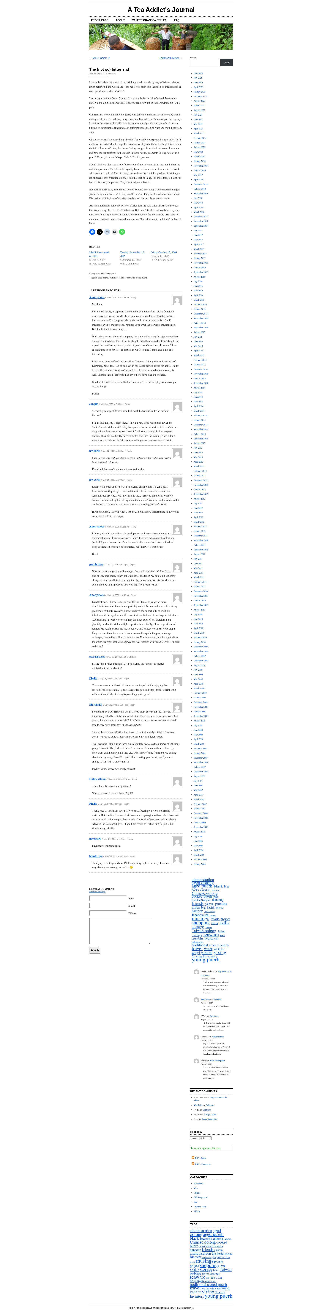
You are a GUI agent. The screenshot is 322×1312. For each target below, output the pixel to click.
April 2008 (198, 739)
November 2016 (201, 262)
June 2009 (198, 674)
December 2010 (201, 591)
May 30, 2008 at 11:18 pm (116, 856)
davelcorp (95, 838)
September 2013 (201, 438)
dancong (217, 899)
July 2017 (198, 230)
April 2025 (198, 86)
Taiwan (209, 927)
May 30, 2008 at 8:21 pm (115, 839)
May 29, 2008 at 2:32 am (119, 779)
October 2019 (200, 170)
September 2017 (201, 225)
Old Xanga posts (108, 273)
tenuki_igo (95, 856)
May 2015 (198, 346)
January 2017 (200, 257)
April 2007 (198, 794)
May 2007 (198, 789)
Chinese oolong (205, 893)
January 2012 (200, 530)
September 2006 (201, 826)
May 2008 (198, 734)
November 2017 (201, 221)
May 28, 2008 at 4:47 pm (118, 595)
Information (199, 1183)
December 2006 (201, 813)
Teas (196, 1201)
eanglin (93, 404)
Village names (217, 1036)
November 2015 (201, 318)
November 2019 (201, 165)
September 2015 (201, 327)
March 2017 (199, 248)
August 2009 (199, 665)
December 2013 (201, 424)
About (120, 20)
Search (193, 57)
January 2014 (200, 419)
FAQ (176, 20)
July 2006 (198, 836)
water (208, 948)
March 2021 (199, 133)
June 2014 (198, 396)
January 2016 (200, 308)
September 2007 (201, 771)
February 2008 (200, 748)
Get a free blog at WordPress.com (151, 1308)
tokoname (197, 941)
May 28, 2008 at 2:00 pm (114, 480)
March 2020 (199, 156)
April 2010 (198, 628)
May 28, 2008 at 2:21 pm (118, 527)
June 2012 (198, 507)
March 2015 (199, 355)
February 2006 (200, 859)
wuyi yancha (202, 952)
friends (197, 903)
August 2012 (199, 498)
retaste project (220, 918)
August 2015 (199, 332)
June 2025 (198, 82)
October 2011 (200, 544)
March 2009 (199, 688)
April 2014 (198, 406)
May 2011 (198, 567)
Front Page (99, 20)
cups (216, 896)
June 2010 (198, 618)
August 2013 (199, 442)
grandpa (221, 903)
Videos (197, 1211)
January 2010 (200, 642)
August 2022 (199, 110)
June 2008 (198, 729)
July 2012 (198, 503)
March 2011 (199, 577)
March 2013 (199, 466)
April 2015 (198, 350)
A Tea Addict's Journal (161, 9)
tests (222, 935)
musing (213, 915)
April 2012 (198, 517)
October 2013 (200, 433)
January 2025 (200, 91)
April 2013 (198, 461)
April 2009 (198, 683)
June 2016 (198, 285)
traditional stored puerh (137, 277)
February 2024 (200, 96)
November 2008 (201, 706)
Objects (197, 1192)
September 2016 (201, 271)
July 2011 (198, 558)
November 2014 (201, 373)
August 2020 (199, 146)
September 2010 (201, 604)
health (210, 907)
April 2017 (198, 244)
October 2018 (200, 188)
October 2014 (200, 378)
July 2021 (198, 114)
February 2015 (200, 359)
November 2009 (201, 651)
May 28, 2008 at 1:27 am (118, 297)
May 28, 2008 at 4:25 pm (117, 564)
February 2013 (200, 470)
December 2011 (201, 535)
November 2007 (201, 762)
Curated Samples (201, 900)
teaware (211, 934)
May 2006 (198, 845)
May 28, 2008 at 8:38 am (112, 404)
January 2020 (200, 160)
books (195, 889)
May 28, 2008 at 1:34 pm (114, 451)
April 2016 (198, 295)
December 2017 (201, 216)
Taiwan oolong (204, 930)
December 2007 (201, 757)
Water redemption (217, 1060)
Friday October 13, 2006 (164, 252)
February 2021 (200, 137)
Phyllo (93, 678)
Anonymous (97, 297)
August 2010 (199, 609)
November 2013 (201, 429)
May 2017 (198, 239)
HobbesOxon (97, 779)
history (197, 910)
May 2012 (198, 512)
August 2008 (199, 720)
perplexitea (96, 564)
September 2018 (201, 193)
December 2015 (201, 313)
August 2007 (199, 776)
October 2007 (200, 766)
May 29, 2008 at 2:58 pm (111, 804)
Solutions (217, 999)
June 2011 (198, 563)
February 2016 (200, 304)
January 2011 (200, 586)
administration (203, 879)
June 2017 (198, 234)
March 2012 (199, 521)
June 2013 (198, 452)
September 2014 (201, 382)
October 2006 (200, 822)
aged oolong (203, 882)
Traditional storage (169, 58)
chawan (216, 890)
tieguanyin (211, 938)
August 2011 (199, 553)
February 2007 (200, 803)
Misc (196, 1187)
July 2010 (198, 614)
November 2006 (201, 817)
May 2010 (198, 623)
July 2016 (198, 281)
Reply (133, 297)
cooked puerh (202, 896)
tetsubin (197, 938)
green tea (199, 907)
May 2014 (198, 401)
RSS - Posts (200, 1157)
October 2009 (200, 655)
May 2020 (198, 151)
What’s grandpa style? (149, 20)
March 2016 (199, 299)
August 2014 (199, 387)
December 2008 (201, 702)
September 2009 (201, 660)
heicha (219, 907)
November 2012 (201, 484)
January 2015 (200, 364)
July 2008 (198, 725)
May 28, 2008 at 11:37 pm (116, 705)
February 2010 (200, 637)
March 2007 (199, 799)
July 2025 (198, 77)
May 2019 (198, 174)
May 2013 (198, 456)
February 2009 (200, 692)
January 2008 (200, 752)
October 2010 (200, 600)
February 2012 (200, 526)
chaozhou (205, 890)
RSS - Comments (202, 1164)
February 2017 (200, 253)
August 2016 (199, 276)
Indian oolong (209, 911)
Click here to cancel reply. (97, 891)
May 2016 (198, 290)
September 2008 (201, 715)
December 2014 (201, 369)
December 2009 (201, 646)
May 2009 (198, 678)
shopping (201, 922)
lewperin (94, 450)
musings (113, 277)
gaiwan (209, 903)
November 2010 (201, 595)
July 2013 (198, 447)
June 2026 (198, 73)
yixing (220, 952)
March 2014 (199, 410)
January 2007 (200, 808)
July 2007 (198, 780)
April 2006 (198, 849)
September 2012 (201, 493)
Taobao (221, 931)
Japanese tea (200, 914)
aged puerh (103, 277)
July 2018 (198, 197)
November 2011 (201, 540)
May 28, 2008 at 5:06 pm (118, 657)
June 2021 (198, 119)
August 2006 (199, 831)
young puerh (206, 959)
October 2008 (200, 711)
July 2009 (198, 669)
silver (214, 923)
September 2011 (201, 549)
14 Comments (109, 73)
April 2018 (198, 207)
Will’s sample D (101, 58)
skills (122, 277)
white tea (219, 949)
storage (198, 926)
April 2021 (198, 128)
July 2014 (198, 392)
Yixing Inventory (204, 956)
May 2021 (198, 123)
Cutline (188, 1308)
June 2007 (198, 785)
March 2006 (199, 854)
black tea (221, 886)
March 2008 (199, 743)
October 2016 (200, 267)
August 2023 (199, 100)
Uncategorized (200, 1206)
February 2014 (200, 415)
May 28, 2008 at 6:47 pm (111, 678)
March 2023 (199, 105)
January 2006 (200, 863)
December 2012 (201, 480)
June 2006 (198, 840)
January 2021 (200, 142)
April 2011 (198, 572)
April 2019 (198, 179)
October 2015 (200, 322)
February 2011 (200, 581)
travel (197, 948)
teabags (197, 935)
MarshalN (95, 704)
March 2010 (199, 632)
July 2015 (198, 336)
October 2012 (200, 489)
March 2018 (199, 211)
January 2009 (200, 697)
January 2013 (200, 475)
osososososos (97, 656)
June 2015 (198, 341)
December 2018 (201, 184)
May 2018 (198, 202)
